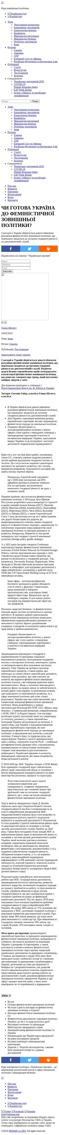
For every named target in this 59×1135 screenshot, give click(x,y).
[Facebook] (10, 249)
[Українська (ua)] (17, 13)
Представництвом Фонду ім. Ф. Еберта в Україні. (27, 388)
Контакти (13, 200)
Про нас (12, 186)
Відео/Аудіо (20, 70)
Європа (18, 50)
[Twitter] (29, 249)
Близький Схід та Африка (27, 58)
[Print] (48, 249)
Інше (16, 44)
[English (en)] (15, 16)
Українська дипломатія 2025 (29, 81)
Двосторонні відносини (26, 24)
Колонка (18, 75)
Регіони (12, 47)
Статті (17, 67)
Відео (11, 197)
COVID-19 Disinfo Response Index (26, 85)
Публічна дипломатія (25, 41)
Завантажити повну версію (15, 354)
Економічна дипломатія (26, 27)
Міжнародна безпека (25, 39)
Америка (18, 53)
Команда (12, 188)
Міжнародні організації (26, 36)
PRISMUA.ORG (17, 1131)
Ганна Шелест (9, 328)
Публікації (13, 64)
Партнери (13, 191)
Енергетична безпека (25, 30)
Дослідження (21, 73)
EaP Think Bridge (23, 90)
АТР (16, 56)
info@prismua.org (10, 1114)
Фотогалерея (14, 194)
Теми (10, 21)
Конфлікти (19, 33)
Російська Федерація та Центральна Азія (35, 61)
